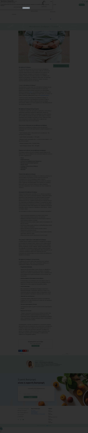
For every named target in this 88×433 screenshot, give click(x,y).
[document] (44, 216)
